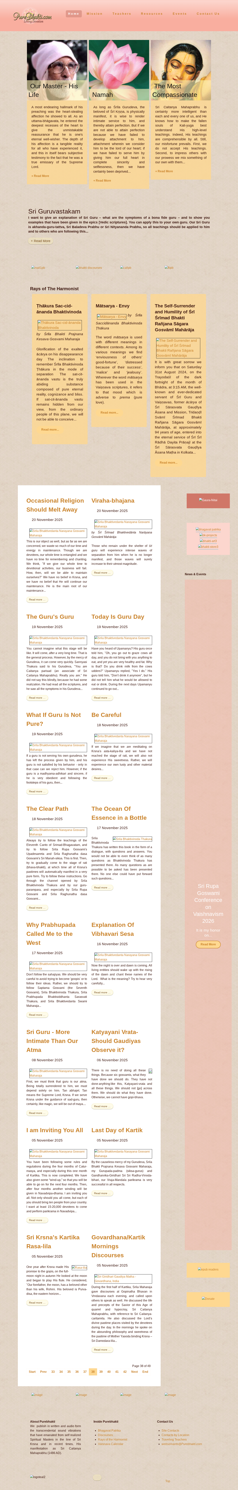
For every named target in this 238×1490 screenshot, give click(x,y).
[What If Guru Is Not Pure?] (58, 747)
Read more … (37, 599)
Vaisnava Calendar (110, 1444)
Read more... (50, 429)
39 (101, 1371)
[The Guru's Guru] (58, 640)
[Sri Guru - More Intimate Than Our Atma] (58, 1073)
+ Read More (40, 176)
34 (61, 1371)
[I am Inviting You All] (58, 1153)
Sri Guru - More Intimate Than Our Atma (52, 1041)
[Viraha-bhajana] (123, 524)
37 (85, 1371)
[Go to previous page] (43, 1371)
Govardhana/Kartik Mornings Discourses (118, 1246)
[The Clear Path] (58, 832)
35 (69, 1371)
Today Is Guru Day (117, 616)
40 (109, 1371)
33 (53, 1371)
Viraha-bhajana (112, 500)
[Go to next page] (134, 1371)
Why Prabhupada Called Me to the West (50, 933)
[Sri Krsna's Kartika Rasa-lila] (79, 1267)
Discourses (105, 1435)
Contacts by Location (175, 1435)
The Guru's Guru (50, 616)
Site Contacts (170, 1430)
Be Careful (106, 714)
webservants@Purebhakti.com (182, 1444)
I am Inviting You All (54, 1130)
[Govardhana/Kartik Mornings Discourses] (123, 1278)
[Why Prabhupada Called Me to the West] (58, 966)
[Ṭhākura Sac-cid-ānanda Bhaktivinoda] (60, 325)
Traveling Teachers (174, 1439)
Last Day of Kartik (117, 1130)
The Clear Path (47, 808)
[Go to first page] (32, 1371)
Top (167, 1481)
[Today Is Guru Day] (123, 640)
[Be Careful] (123, 738)
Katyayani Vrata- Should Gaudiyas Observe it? (116, 1041)
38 (93, 1371)
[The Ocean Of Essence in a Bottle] (132, 838)
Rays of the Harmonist (112, 1439)
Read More (208, 944)
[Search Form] (228, 13)
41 (117, 1371)
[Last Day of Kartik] (123, 1153)
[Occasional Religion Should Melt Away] (58, 533)
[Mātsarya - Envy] (111, 317)
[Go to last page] (145, 1371)
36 (77, 1371)
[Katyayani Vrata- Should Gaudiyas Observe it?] (150, 1071)
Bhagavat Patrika (109, 1430)
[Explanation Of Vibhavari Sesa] (123, 957)
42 (125, 1371)
